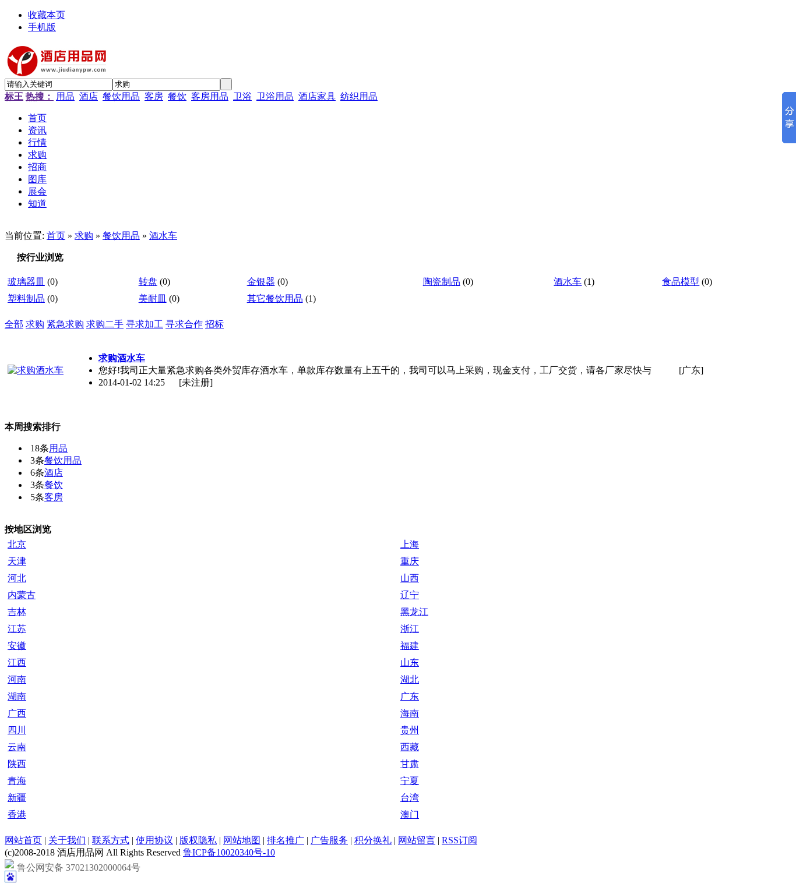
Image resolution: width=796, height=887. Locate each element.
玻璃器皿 (26, 282)
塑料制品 (26, 298)
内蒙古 (22, 595)
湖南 (17, 696)
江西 (17, 662)
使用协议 (154, 840)
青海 (17, 781)
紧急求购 (65, 324)
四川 (17, 730)
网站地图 (241, 840)
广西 (17, 713)
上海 (409, 544)
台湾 (409, 798)
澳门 (409, 814)
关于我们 (67, 840)
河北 (17, 578)
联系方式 (110, 840)
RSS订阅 (459, 840)
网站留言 (416, 840)
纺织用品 (359, 96)
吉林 (17, 612)
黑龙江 (414, 612)
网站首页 (23, 840)
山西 (409, 578)
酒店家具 (317, 96)
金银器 (261, 282)
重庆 (409, 561)
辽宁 (409, 595)
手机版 (42, 27)
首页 (56, 236)
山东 (409, 662)
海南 (409, 713)
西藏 (409, 747)
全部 (14, 324)
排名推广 (285, 840)
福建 (409, 646)
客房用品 (209, 96)
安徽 (17, 646)
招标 (214, 324)
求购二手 (105, 324)
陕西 (17, 764)
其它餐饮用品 (275, 298)
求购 (84, 236)
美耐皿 (153, 298)
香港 (17, 814)
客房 (154, 96)
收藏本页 (46, 15)
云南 (17, 747)
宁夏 (409, 781)
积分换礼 (373, 840)
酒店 (88, 96)
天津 (17, 561)
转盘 (148, 282)
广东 (409, 696)
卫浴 (242, 96)
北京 (17, 544)
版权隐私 (198, 840)
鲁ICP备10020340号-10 (229, 852)
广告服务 (329, 840)
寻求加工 (144, 324)
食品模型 (680, 282)
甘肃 (409, 764)
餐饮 (177, 96)
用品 (65, 96)
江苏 (17, 629)
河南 (17, 679)
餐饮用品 (121, 96)
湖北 (409, 679)
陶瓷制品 (441, 282)
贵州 (409, 730)
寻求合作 (184, 324)
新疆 (17, 798)
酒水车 (163, 236)
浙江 (409, 629)
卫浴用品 (275, 96)
